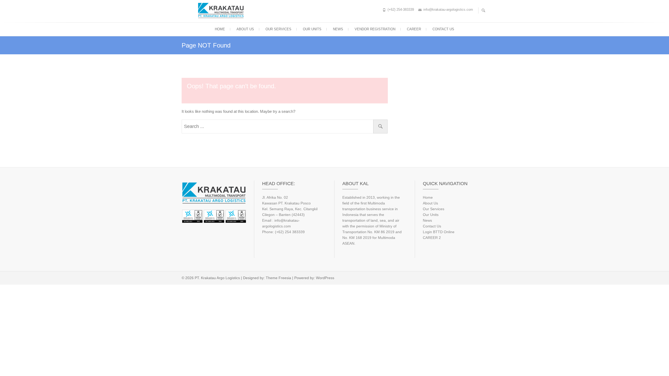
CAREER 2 (432, 238)
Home (428, 197)
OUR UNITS (312, 29)
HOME (220, 29)
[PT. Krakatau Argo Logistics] (222, 10)
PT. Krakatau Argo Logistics (217, 278)
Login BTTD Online (438, 232)
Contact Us (432, 226)
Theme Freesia (278, 278)
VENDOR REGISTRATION (375, 29)
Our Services (433, 209)
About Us (430, 203)
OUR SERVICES (278, 29)
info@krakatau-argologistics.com (448, 9)
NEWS (338, 29)
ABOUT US (245, 29)
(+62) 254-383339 (401, 9)
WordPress (325, 278)
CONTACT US (443, 29)
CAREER (414, 29)
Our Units (431, 215)
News (427, 220)
